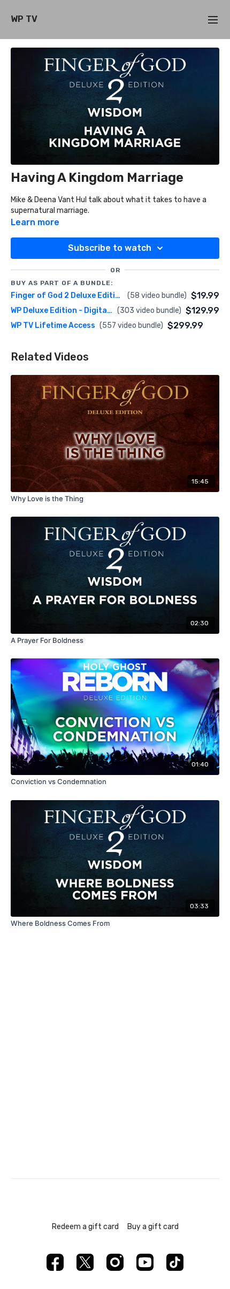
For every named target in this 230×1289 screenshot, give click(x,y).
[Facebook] (55, 1262)
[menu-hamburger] (212, 19)
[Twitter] (85, 1262)
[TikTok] (174, 1262)
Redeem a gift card (85, 1226)
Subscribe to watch (109, 248)
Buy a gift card (153, 1226)
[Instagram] (115, 1262)
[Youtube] (145, 1262)
